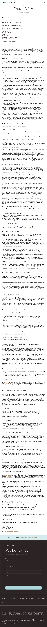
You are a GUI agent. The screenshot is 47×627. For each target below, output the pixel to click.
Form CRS (4, 608)
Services (28, 598)
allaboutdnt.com (31, 227)
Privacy (7, 608)
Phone (6, 563)
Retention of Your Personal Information (10, 32)
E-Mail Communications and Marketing (11, 29)
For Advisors (21, 598)
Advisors (38, 598)
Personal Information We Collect (9, 21)
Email (6, 569)
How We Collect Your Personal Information (11, 22)
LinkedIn (7, 383)
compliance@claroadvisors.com (33, 474)
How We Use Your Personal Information (10, 24)
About (32, 598)
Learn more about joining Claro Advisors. (29, 537)
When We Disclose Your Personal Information (12, 28)
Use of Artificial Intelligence (8, 27)
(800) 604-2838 (7, 475)
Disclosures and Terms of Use (17, 615)
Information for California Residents (10, 40)
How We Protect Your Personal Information (11, 25)
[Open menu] (44, 2)
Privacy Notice (14, 348)
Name (6, 558)
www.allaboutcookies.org (27, 196)
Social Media (5, 31)
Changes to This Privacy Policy (8, 38)
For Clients (13, 598)
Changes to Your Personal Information (10, 37)
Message (6, 575)
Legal (43, 598)
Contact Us (4, 43)
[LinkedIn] (3, 602)
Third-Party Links (6, 34)
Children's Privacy (6, 35)
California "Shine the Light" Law (9, 41)
